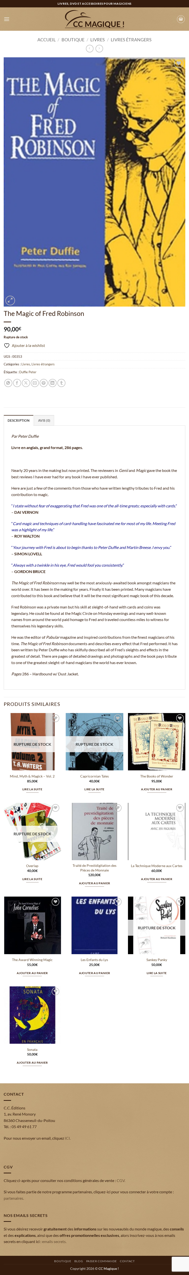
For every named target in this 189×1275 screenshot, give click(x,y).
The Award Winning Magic (32, 960)
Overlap (32, 866)
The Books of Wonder (156, 776)
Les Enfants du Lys (94, 960)
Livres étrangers (131, 39)
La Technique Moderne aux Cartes (156, 866)
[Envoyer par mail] (35, 383)
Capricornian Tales (94, 776)
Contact (127, 1261)
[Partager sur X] (26, 383)
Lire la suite (32, 789)
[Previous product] (99, 48)
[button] (7, 19)
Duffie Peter (27, 372)
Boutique (73, 39)
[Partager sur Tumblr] (61, 383)
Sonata (32, 1049)
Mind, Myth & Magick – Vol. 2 (32, 776)
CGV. (121, 1180)
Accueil (46, 39)
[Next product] (90, 48)
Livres (97, 39)
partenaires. (14, 1198)
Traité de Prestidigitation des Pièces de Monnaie (94, 867)
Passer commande (101, 1261)
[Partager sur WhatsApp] (8, 383)
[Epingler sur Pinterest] (44, 383)
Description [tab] (19, 420)
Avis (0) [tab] (44, 420)
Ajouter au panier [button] (156, 789)
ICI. (68, 1138)
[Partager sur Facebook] (17, 383)
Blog (78, 1261)
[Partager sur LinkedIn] (52, 383)
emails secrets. (54, 1241)
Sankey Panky (156, 960)
